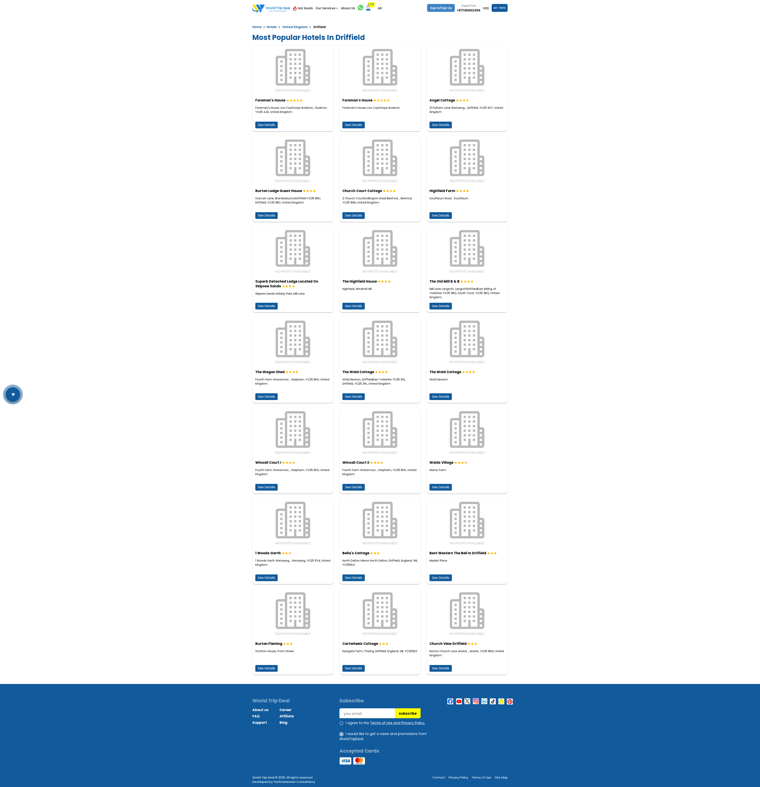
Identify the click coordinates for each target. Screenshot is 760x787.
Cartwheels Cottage (360, 643)
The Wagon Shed (270, 372)
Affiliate (286, 716)
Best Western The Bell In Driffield (457, 553)
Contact (438, 777)
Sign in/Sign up (441, 8)
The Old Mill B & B (444, 281)
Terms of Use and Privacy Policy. (397, 723)
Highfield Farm (442, 190)
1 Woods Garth (268, 553)
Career (285, 710)
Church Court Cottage (362, 190)
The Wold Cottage (358, 372)
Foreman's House (270, 100)
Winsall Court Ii (355, 462)
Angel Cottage (442, 100)
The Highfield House (359, 281)
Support (259, 722)
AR (380, 8)
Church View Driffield (448, 643)
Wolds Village (441, 462)
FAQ (256, 716)
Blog (283, 722)
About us (260, 710)
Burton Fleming (268, 643)
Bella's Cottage (355, 553)
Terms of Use (481, 777)
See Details (266, 125)
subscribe (408, 713)
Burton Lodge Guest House (278, 190)
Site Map (501, 777)
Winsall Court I (268, 462)
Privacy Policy (458, 777)
